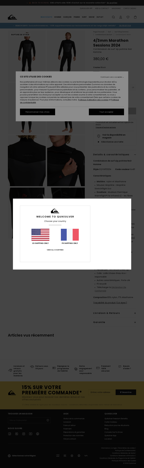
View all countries (55, 250)
